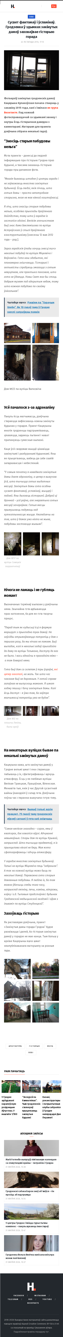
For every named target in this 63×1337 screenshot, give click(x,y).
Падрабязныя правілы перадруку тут (31, 1331)
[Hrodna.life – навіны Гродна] (12, 6)
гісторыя (34, 1046)
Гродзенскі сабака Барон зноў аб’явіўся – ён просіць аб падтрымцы (30, 1193)
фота (50, 1046)
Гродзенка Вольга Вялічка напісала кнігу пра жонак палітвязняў (30, 1256)
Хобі (31, 17)
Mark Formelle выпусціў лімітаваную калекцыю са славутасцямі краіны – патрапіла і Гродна (31, 1161)
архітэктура (15, 1046)
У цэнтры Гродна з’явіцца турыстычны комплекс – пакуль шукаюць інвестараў (27, 1225)
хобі (30, 1052)
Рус (54, 6)
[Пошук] (44, 6)
